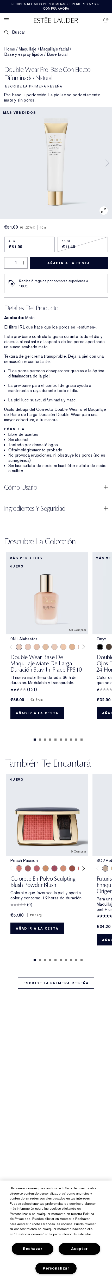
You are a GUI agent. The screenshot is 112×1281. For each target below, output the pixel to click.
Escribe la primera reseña (56, 983)
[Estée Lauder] (56, 20)
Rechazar (32, 1248)
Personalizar (56, 1268)
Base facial (57, 54)
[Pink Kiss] (36, 868)
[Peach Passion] (19, 868)
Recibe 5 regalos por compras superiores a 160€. (56, 6)
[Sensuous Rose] (63, 868)
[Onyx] (100, 646)
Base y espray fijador (23, 54)
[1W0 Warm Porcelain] (45, 646)
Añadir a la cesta (68, 263)
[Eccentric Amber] (72, 868)
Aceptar (79, 1248)
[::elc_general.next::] (82, 647)
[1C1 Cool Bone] (54, 646)
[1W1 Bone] (72, 646)
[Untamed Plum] (54, 868)
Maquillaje (28, 49)
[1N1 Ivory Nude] (63, 646)
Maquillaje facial (54, 49)
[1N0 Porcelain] (36, 646)
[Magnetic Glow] (45, 868)
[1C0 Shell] (27, 646)
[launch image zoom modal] (103, 210)
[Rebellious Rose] (27, 868)
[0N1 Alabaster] (19, 646)
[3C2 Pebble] (105, 868)
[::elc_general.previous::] (12, 647)
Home (9, 49)
